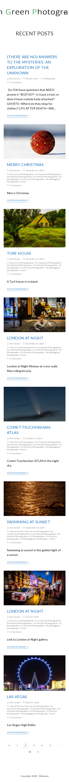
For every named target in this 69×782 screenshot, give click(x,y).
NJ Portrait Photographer (32, 179)
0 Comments (16, 82)
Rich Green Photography (31, 12)
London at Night (25, 338)
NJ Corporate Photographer (48, 174)
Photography (49, 78)
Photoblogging (52, 179)
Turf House (19, 253)
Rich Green (15, 78)
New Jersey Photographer (22, 174)
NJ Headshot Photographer (19, 176)
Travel (23, 181)
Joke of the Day (17, 531)
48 (29, 752)
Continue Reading (17, 116)
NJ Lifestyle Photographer (46, 176)
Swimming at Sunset (28, 521)
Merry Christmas (25, 164)
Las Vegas (17, 696)
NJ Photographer (37, 536)
